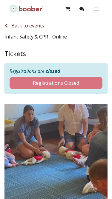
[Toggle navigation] (96, 8)
